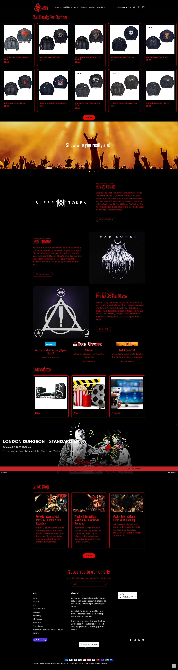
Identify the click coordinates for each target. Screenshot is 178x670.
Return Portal (37, 612)
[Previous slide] (79, 171)
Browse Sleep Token (106, 219)
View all (89, 118)
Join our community (39, 609)
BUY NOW (6, 468)
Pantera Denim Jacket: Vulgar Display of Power (87, 104)
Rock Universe (40, 663)
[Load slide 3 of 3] (89, 171)
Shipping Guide (37, 619)
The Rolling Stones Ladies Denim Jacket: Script (16, 58)
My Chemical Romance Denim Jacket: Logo (124, 103)
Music (37, 413)
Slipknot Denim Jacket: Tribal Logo (14, 103)
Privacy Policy (37, 623)
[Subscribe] (105, 584)
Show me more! (126, 361)
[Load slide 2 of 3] (86, 171)
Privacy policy (69, 663)
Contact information (102, 663)
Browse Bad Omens (42, 274)
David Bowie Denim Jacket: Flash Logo (157, 103)
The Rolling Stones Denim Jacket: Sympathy (53, 103)
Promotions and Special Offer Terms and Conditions (48, 629)
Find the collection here (89, 152)
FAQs (34, 605)
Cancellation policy (89, 663)
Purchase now (88, 361)
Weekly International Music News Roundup (124, 518)
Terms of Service (38, 626)
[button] (57, 7)
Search (35, 598)
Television (116, 413)
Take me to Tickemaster (50, 358)
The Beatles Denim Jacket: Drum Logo (122, 57)
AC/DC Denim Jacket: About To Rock (156, 57)
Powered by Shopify (50, 663)
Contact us (36, 633)
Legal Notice (4, 472)
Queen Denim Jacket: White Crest (49, 57)
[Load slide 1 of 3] (83, 171)
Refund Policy (37, 616)
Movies (76, 413)
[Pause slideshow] (99, 171)
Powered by (129, 468)
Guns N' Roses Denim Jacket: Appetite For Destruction (88, 58)
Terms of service (79, 663)
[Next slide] (94, 171)
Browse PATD (103, 329)
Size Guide (36, 602)
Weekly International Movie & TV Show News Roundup (48, 520)
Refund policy (60, 663)
